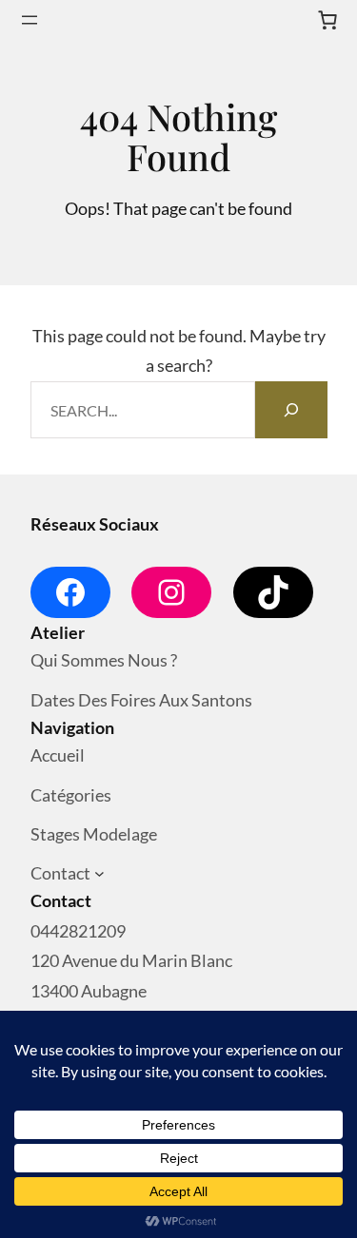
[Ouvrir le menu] (30, 20)
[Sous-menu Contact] (99, 874)
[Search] (291, 409)
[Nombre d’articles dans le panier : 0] (327, 20)
